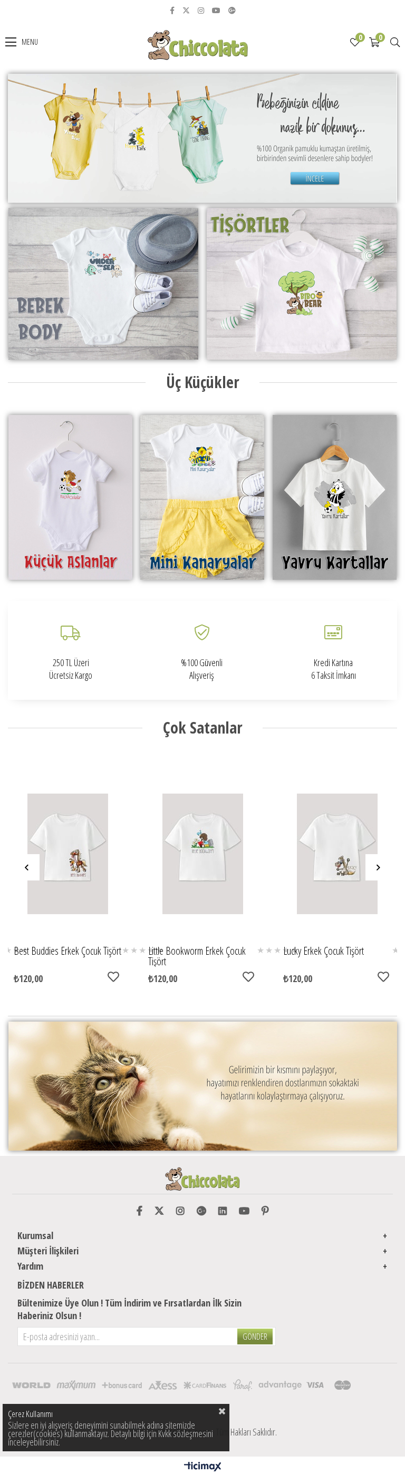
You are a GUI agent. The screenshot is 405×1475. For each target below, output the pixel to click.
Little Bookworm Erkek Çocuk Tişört (197, 956)
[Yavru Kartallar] (335, 497)
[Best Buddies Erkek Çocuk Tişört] (68, 854)
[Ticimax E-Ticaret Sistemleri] (202, 1467)
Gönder (255, 1336)
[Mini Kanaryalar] (202, 497)
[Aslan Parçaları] (70, 497)
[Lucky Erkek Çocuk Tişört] (337, 854)
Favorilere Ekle (113, 977)
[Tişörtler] (302, 284)
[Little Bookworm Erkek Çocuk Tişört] (202, 854)
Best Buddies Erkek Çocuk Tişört (67, 952)
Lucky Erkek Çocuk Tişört (323, 952)
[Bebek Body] (103, 284)
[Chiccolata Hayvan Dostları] (202, 1086)
